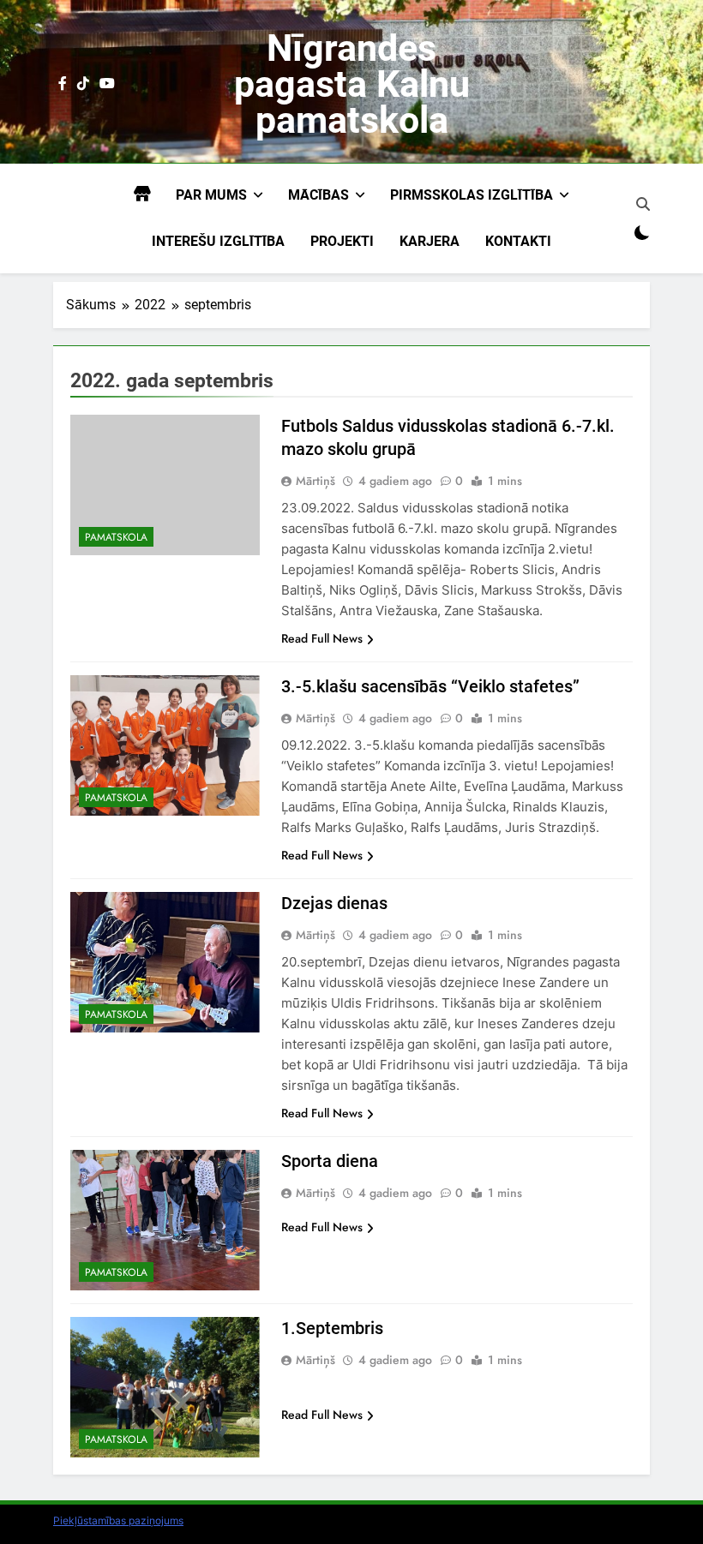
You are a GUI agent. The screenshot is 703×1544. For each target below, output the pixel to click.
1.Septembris (332, 1328)
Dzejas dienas (334, 903)
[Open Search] (643, 204)
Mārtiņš (315, 480)
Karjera (430, 241)
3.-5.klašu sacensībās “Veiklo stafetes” (430, 686)
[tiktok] (83, 84)
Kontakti (518, 241)
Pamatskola (116, 537)
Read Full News (322, 638)
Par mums (211, 195)
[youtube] (107, 84)
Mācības (318, 195)
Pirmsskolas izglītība (471, 195)
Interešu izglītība (218, 241)
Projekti (342, 241)
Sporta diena (329, 1161)
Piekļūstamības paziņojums (118, 1520)
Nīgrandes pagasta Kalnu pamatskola (352, 84)
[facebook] (62, 84)
